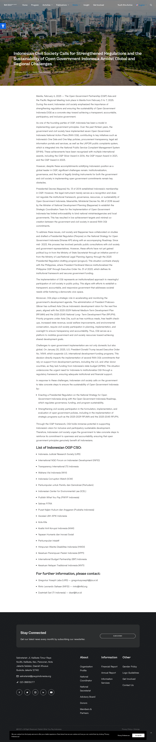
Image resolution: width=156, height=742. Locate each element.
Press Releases (44, 72)
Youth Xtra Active (125, 5)
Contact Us (128, 685)
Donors (83, 702)
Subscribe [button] (117, 636)
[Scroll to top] (151, 732)
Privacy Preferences (124, 735)
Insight (86, 5)
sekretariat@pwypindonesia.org (35, 676)
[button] (3, 26)
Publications (61, 5)
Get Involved (98, 5)
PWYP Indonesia (61, 72)
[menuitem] (25, 5)
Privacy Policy (127, 729)
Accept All (138, 735)
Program (35, 5)
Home (24, 5)
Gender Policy (130, 666)
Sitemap (137, 729)
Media (75, 5)
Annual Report (108, 672)
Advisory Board (87, 696)
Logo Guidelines (131, 672)
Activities (46, 5)
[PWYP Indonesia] (10, 5)
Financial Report (109, 666)
